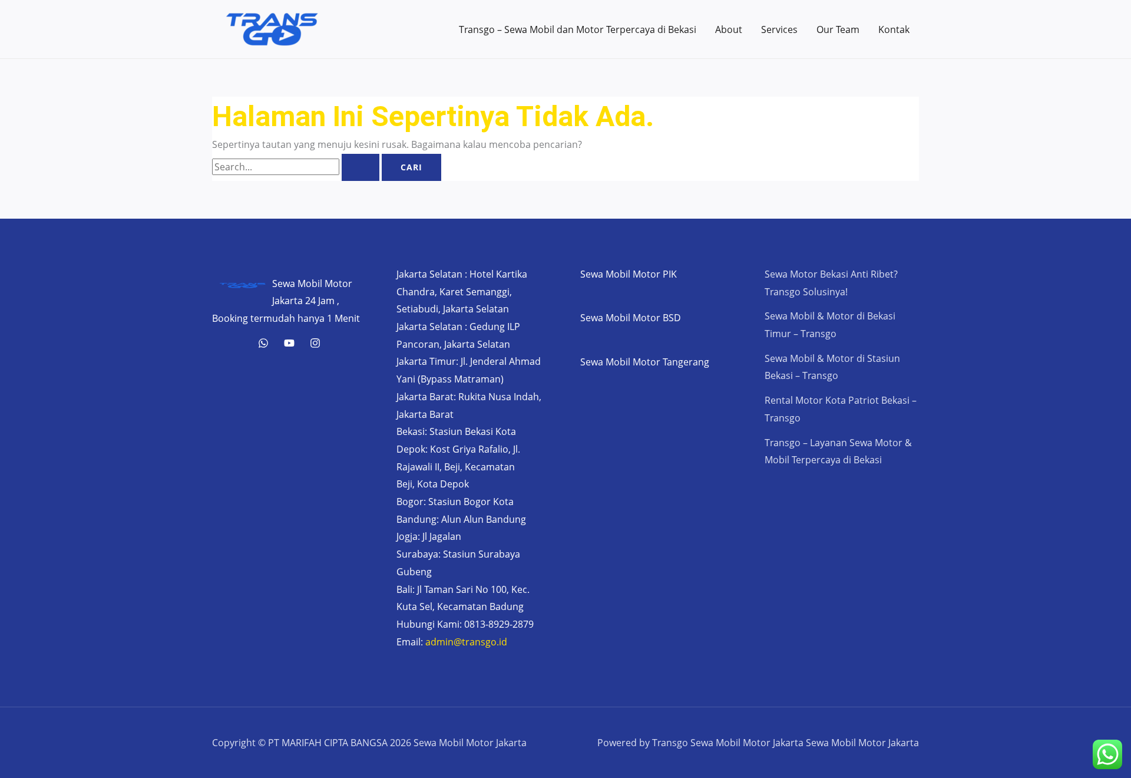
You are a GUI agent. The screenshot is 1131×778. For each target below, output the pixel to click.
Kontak (894, 29)
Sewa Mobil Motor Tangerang (644, 361)
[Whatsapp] (263, 343)
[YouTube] (289, 343)
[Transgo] (315, 343)
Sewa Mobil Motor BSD (630, 317)
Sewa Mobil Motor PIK (628, 274)
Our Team (837, 29)
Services (779, 29)
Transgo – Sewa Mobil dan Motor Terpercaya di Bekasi (577, 29)
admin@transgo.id (466, 641)
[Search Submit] (360, 167)
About (728, 29)
